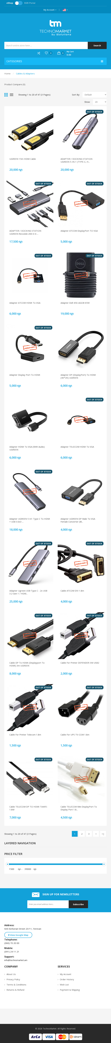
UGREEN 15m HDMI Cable (22, 158)
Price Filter (13, 854)
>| (103, 833)
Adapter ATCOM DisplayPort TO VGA (79, 230)
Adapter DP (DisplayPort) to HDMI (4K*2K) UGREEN (78, 376)
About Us (11, 974)
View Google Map (18, 934)
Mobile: (9, 948)
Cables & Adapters (25, 73)
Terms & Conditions (16, 984)
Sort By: (76, 94)
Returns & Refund (15, 989)
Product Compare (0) (14, 84)
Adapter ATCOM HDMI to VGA (24, 302)
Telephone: (11, 939)
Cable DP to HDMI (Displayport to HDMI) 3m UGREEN (27, 664)
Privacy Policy (13, 979)
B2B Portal (29, 3)
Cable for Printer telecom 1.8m (25, 734)
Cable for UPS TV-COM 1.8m (75, 734)
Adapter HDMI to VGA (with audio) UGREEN (27, 448)
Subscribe (78, 904)
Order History (67, 979)
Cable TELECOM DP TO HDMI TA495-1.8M (28, 808)
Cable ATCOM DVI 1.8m (72, 590)
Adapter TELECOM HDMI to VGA (77, 446)
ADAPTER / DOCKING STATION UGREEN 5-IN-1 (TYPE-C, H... (76, 160)
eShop (10, 3)
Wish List (64, 984)
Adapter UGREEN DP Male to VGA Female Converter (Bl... (78, 520)
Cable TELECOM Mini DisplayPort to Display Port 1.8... (79, 808)
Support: (9, 956)
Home (7, 73)
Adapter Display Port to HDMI (24, 374)
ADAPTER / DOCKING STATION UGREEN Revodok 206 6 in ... (25, 232)
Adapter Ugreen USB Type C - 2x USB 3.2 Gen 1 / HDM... (28, 592)
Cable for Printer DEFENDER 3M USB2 (80, 662)
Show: (87, 101)
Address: (9, 925)
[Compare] (39, 53)
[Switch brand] (19, 3)
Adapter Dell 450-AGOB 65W (75, 302)
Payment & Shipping (70, 989)
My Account (49, 9)
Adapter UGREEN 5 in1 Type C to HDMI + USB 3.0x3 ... (29, 520)
